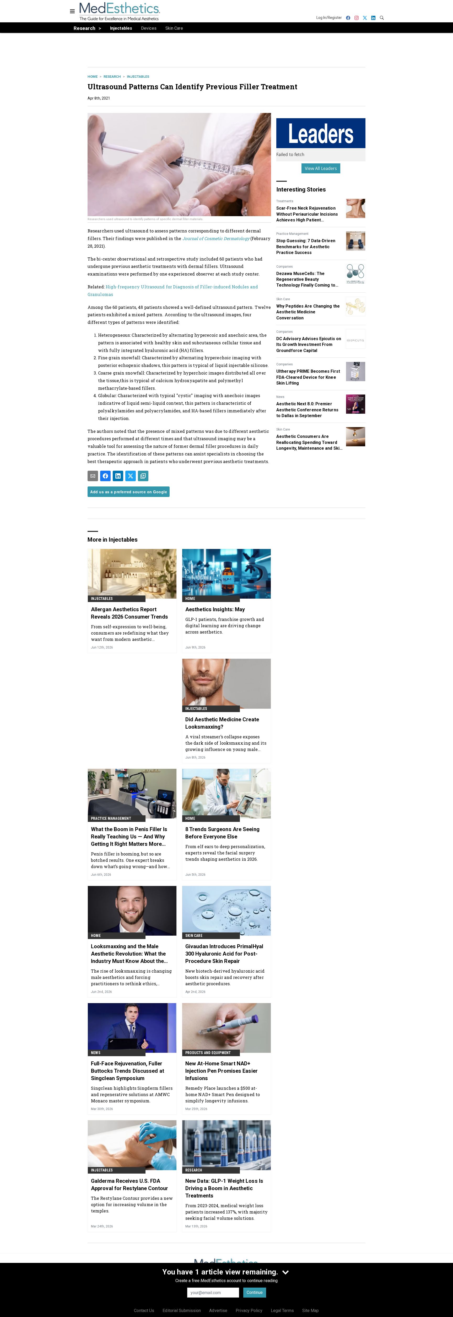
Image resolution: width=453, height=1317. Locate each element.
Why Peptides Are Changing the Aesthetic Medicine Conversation (308, 312)
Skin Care (283, 299)
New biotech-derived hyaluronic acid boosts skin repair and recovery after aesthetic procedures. (225, 977)
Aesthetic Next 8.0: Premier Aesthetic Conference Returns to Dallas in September (307, 409)
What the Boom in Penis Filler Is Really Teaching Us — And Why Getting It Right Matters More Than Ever (129, 837)
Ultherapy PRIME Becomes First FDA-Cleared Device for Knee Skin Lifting (308, 377)
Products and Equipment (208, 1053)
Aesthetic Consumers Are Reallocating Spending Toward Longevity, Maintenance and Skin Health (309, 442)
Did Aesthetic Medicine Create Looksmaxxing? (222, 723)
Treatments (284, 201)
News (280, 397)
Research (112, 77)
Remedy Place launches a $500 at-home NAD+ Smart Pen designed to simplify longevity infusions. (222, 1094)
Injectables (138, 77)
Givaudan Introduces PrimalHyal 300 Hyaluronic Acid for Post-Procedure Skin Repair (224, 953)
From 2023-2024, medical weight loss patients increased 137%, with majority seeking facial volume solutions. (226, 1212)
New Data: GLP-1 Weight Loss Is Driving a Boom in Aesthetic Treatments (224, 1188)
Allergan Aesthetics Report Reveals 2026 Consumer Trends (129, 613)
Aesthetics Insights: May (215, 609)
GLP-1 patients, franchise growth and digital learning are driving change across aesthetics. (224, 625)
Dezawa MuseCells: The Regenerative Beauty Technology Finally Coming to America (305, 279)
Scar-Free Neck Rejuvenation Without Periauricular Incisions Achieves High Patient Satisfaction (307, 214)
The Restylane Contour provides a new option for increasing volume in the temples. (132, 1204)
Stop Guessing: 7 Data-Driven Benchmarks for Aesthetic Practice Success (305, 246)
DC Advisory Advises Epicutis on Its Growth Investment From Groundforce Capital (308, 344)
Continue (255, 1292)
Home (93, 77)
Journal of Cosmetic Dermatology (215, 238)
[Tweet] (130, 476)
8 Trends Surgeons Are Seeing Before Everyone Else (222, 833)
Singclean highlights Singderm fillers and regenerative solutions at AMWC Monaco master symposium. (131, 1094)
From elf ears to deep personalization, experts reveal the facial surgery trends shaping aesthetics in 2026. (225, 853)
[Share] (105, 476)
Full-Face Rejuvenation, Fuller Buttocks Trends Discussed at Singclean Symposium (127, 1070)
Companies (284, 266)
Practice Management (292, 234)
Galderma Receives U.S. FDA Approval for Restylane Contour (129, 1184)
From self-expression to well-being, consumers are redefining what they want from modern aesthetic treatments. (130, 633)
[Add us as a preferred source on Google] (143, 476)
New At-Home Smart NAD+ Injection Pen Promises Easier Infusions (221, 1070)
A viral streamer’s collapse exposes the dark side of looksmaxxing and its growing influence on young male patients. (225, 743)
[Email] (93, 476)
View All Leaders (321, 168)
